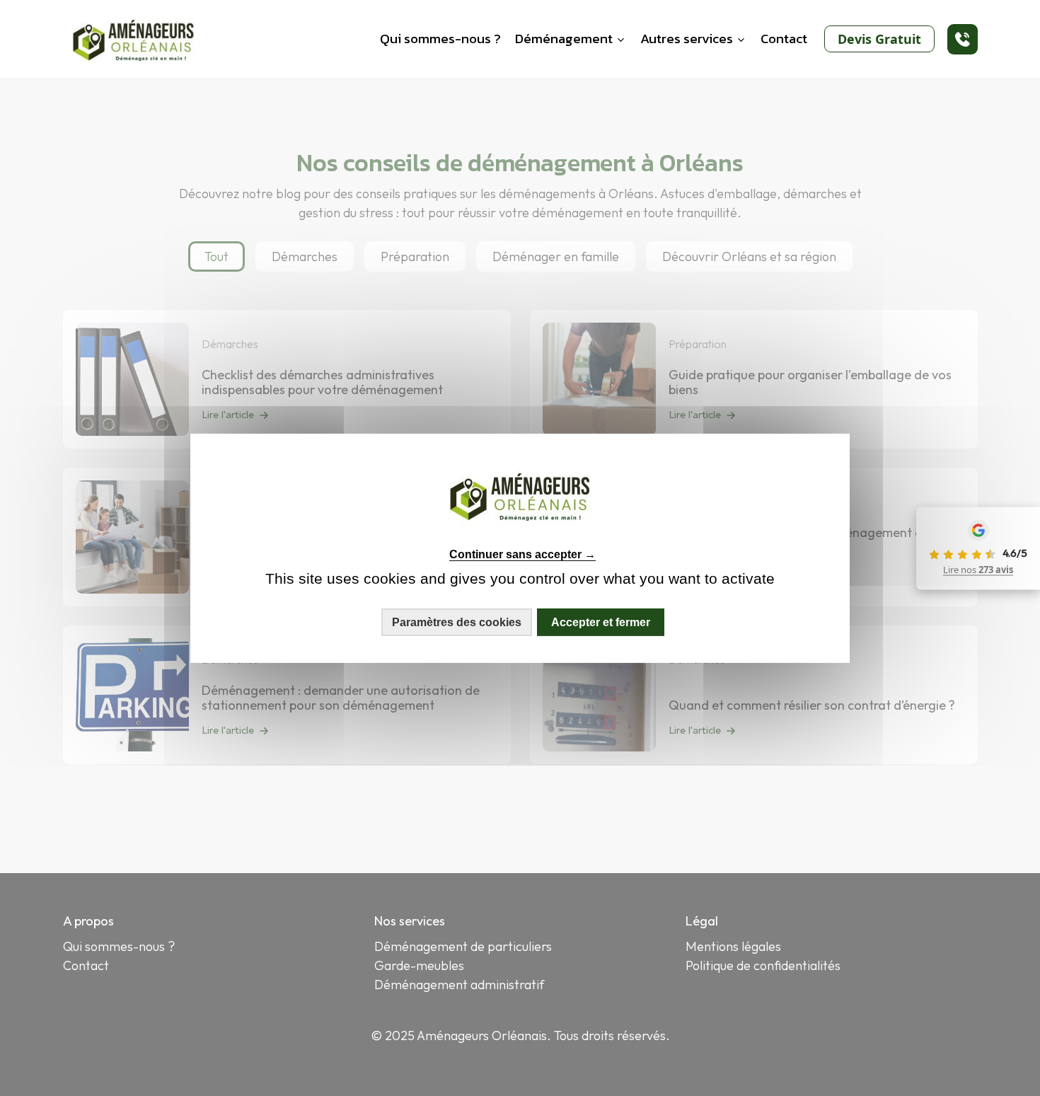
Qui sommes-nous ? (440, 39)
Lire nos (978, 569)
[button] (962, 39)
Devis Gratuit (879, 38)
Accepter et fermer (600, 622)
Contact (784, 39)
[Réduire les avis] (914, 548)
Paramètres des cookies (456, 622)
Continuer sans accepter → (522, 554)
